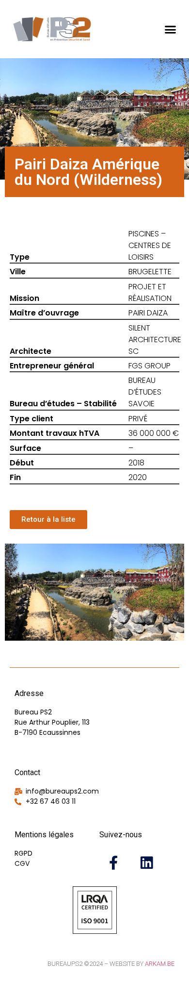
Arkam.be (159, 963)
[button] (170, 29)
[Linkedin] (146, 862)
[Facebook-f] (113, 862)
